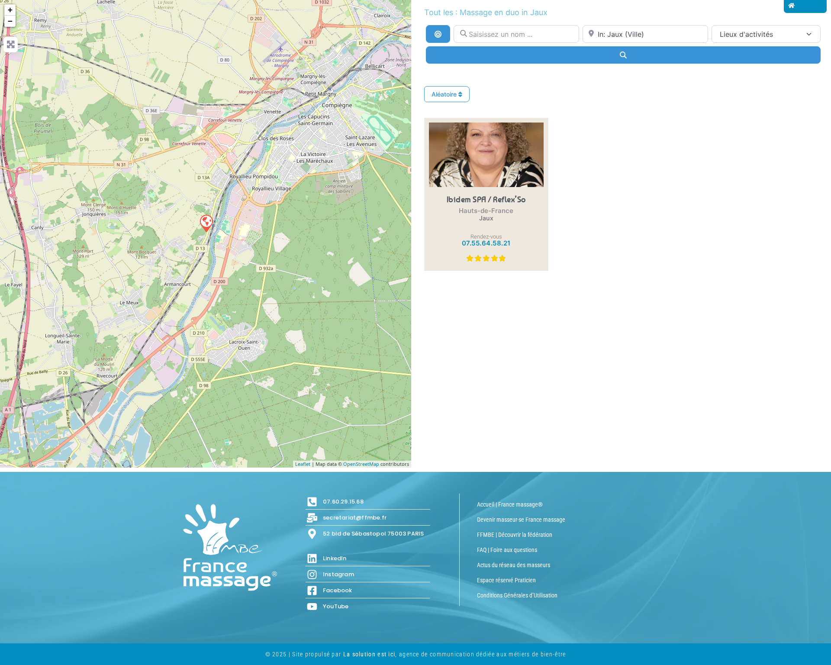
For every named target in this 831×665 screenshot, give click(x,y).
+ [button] (10, 9)
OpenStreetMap (361, 464)
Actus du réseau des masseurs (513, 565)
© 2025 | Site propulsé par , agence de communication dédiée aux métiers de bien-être (415, 654)
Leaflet (302, 464)
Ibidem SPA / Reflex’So (486, 199)
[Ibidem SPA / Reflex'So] (206, 223)
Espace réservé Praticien (506, 580)
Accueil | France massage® (510, 504)
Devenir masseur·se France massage (521, 519)
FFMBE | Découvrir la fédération (514, 534)
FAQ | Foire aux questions (507, 549)
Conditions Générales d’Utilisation (517, 595)
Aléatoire (445, 94)
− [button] (10, 21)
